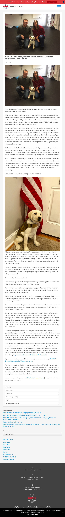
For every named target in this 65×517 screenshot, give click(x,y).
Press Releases (8, 454)
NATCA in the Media (9, 457)
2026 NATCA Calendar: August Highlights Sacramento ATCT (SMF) (24, 415)
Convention (9, 393)
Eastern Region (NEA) (12, 397)
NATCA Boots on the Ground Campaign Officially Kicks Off (22, 413)
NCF (7, 400)
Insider (5, 452)
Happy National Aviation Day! (12, 422)
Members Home (8, 459)
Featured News (8, 440)
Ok (28, 514)
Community (9, 390)
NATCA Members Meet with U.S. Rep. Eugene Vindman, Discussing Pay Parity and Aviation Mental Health (29, 418)
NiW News (6, 447)
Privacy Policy (33, 514)
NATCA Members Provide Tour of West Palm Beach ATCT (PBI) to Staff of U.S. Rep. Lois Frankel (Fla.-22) (31, 425)
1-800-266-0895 (39, 477)
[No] (63, 513)
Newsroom (6, 449)
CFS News (6, 445)
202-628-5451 (29, 477)
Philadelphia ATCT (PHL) (12, 403)
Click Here (38, 470)
